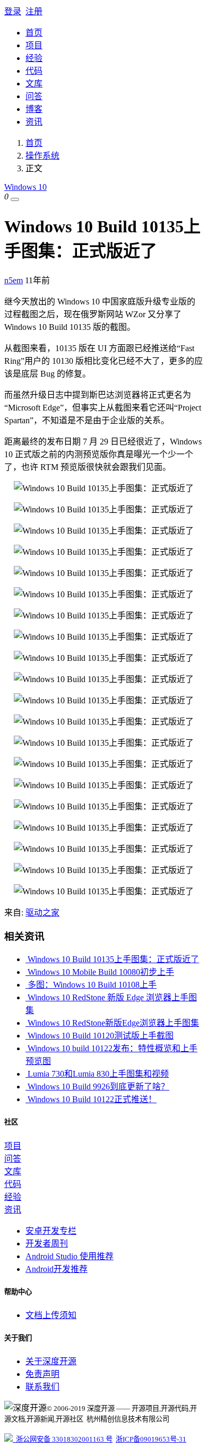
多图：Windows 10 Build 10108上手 (91, 984)
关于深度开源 (50, 1361)
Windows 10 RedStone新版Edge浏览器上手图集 (112, 1022)
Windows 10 (25, 186)
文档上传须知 (50, 1315)
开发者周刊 (46, 1243)
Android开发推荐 (56, 1268)
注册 (33, 11)
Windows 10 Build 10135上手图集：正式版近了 (112, 959)
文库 (33, 83)
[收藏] (15, 199)
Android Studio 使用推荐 (69, 1256)
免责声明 (42, 1374)
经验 (33, 58)
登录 (12, 11)
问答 (33, 96)
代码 (33, 70)
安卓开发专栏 (50, 1230)
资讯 (33, 121)
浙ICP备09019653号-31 (151, 1439)
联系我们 (42, 1386)
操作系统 (42, 155)
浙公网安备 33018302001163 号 (63, 1439)
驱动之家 (42, 912)
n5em (13, 280)
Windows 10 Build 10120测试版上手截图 (99, 1035)
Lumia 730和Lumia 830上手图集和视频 (97, 1073)
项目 (33, 45)
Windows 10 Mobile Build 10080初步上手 (99, 971)
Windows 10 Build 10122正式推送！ (91, 1099)
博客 (33, 109)
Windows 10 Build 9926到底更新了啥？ (97, 1086)
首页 (33, 32)
